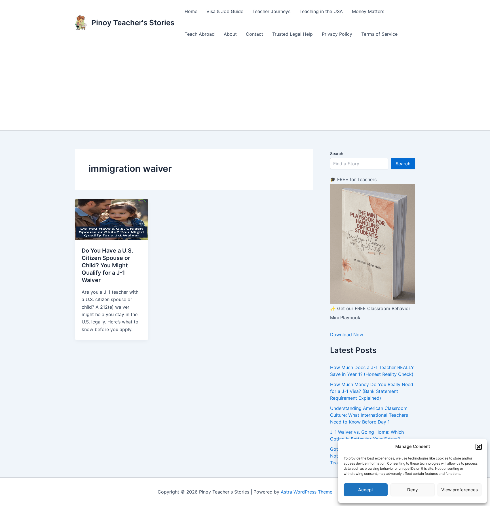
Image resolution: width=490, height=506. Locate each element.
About (230, 34)
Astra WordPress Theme (306, 492)
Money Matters (368, 11)
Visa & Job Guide (224, 11)
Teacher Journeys (271, 11)
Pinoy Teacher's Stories (132, 22)
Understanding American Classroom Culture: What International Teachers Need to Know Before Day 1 (369, 415)
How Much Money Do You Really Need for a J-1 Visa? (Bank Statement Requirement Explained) (371, 391)
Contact (254, 34)
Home (191, 11)
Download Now (346, 334)
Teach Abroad (200, 34)
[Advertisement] (245, 88)
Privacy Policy (337, 34)
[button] (478, 447)
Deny (412, 489)
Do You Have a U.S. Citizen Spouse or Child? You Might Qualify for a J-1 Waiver (107, 265)
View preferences (459, 489)
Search (336, 153)
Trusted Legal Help (292, 34)
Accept (365, 489)
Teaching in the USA (321, 11)
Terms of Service (379, 34)
